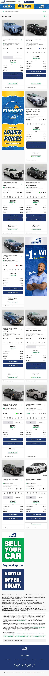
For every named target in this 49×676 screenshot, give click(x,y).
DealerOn (21, 672)
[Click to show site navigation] (47, 2)
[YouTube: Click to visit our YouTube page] (22, 665)
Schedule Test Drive (13, 78)
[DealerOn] (7, 672)
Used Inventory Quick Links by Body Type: (13, 640)
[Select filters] (44, 16)
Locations (10, 661)
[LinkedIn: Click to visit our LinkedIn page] (26, 665)
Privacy (25, 672)
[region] (13, 68)
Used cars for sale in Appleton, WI (10, 633)
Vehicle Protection (37, 661)
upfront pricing (21, 620)
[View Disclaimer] (18, 52)
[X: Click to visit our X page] (19, 665)
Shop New (7, 659)
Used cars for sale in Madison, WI (17, 635)
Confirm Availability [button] (13, 74)
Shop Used (16, 659)
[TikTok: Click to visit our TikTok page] (33, 665)
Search (44, 11)
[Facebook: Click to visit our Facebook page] (15, 665)
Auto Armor (26, 661)
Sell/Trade (34, 659)
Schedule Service (29, 1)
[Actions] (22, 40)
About (18, 661)
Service (42, 659)
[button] (23, 28)
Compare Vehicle (9, 87)
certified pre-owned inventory (38, 627)
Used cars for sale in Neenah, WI (21, 636)
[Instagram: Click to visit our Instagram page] (30, 665)
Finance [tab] (18, 57)
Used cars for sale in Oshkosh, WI (36, 636)
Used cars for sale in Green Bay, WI (26, 633)
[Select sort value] (46, 16)
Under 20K (25, 659)
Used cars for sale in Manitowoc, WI (32, 635)
